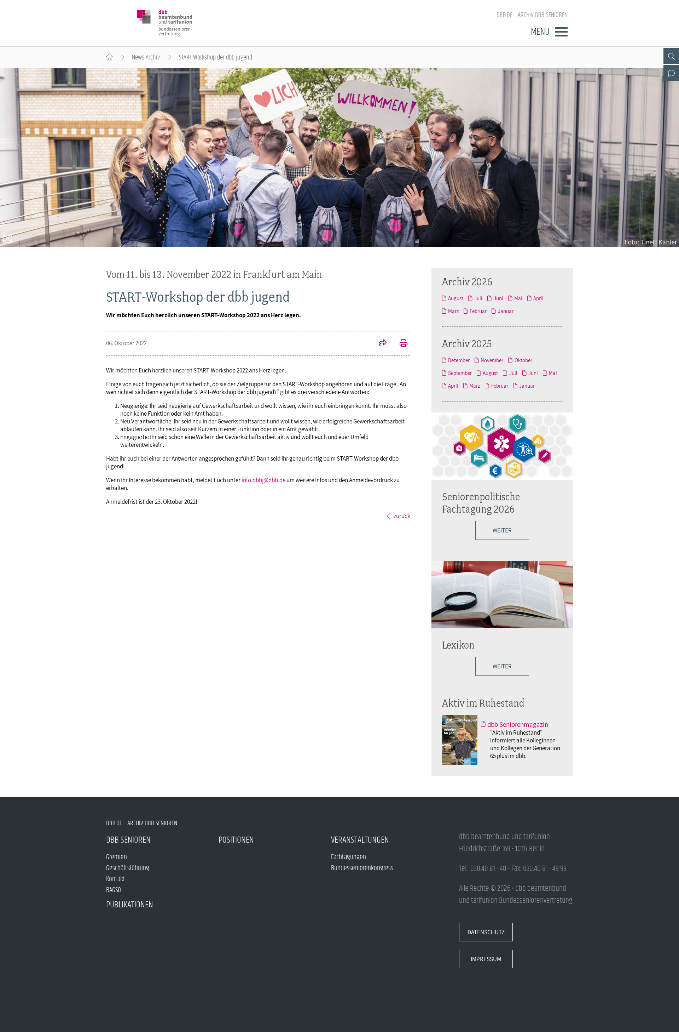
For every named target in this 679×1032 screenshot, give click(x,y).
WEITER (502, 666)
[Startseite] (109, 57)
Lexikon (458, 645)
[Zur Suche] (671, 56)
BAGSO (113, 890)
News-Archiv (146, 57)
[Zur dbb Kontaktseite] (671, 73)
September (460, 372)
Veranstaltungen (360, 840)
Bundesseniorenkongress (362, 868)
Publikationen (129, 905)
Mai (518, 298)
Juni (498, 298)
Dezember (459, 360)
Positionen (236, 840)
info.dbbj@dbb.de (263, 480)
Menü (540, 31)
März (453, 310)
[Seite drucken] (399, 344)
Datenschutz (486, 932)
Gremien (116, 857)
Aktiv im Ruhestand (483, 703)
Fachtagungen (348, 857)
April (538, 298)
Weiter (502, 530)
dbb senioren (128, 840)
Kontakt (115, 879)
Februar (478, 310)
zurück (402, 516)
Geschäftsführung (127, 868)
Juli (478, 298)
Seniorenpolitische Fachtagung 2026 (481, 502)
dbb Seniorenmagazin (517, 724)
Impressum (486, 959)
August (455, 298)
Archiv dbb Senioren (543, 15)
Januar (505, 310)
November (492, 360)
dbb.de (504, 15)
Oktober (523, 360)
